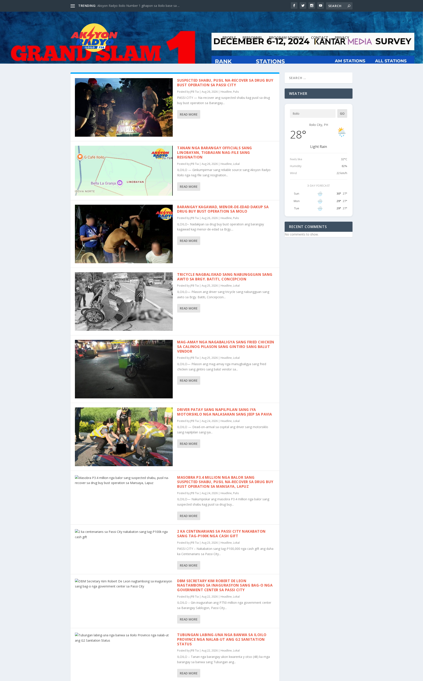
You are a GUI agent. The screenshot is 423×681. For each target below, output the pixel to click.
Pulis (236, 92)
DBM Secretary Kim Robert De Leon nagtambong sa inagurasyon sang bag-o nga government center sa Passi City (225, 585)
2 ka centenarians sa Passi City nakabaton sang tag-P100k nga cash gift (221, 533)
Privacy (342, 38)
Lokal (236, 164)
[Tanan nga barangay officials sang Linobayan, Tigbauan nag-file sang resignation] (124, 170)
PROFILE (229, 38)
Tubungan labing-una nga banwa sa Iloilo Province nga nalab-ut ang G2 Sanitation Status (222, 639)
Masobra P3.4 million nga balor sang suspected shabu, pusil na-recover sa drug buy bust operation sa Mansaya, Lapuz (225, 482)
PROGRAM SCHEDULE (286, 38)
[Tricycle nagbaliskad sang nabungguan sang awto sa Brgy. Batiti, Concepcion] (124, 301)
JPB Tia (194, 92)
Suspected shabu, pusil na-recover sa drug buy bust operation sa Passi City (225, 82)
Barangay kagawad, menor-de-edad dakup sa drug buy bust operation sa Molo (223, 209)
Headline (226, 92)
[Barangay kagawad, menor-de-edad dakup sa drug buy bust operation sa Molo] (124, 234)
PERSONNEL (252, 38)
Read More (189, 114)
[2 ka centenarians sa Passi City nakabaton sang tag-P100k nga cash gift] (124, 534)
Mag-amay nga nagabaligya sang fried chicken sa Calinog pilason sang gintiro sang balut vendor (225, 347)
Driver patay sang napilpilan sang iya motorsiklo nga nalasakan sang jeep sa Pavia (224, 412)
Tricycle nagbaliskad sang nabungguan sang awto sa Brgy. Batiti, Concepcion (225, 277)
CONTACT (319, 38)
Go (342, 113)
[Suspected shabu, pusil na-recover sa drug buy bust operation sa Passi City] (124, 107)
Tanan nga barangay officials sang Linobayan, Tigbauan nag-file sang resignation (214, 152)
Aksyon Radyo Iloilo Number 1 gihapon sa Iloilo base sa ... (138, 6)
